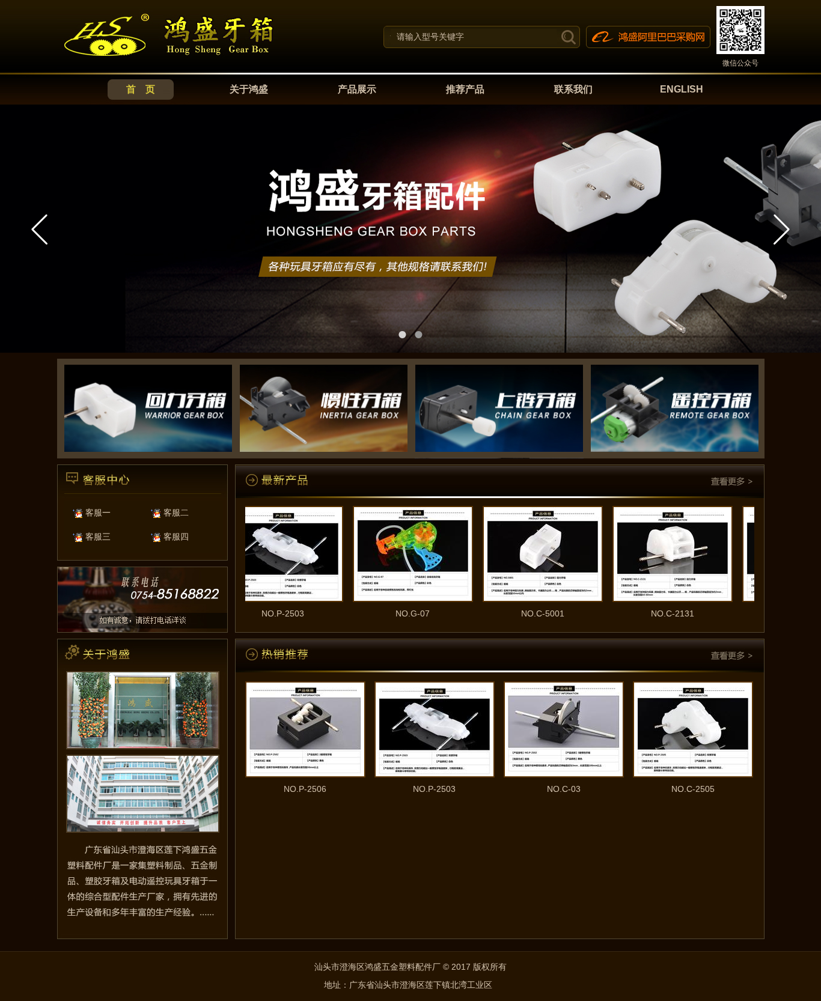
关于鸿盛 (249, 89)
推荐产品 (465, 89)
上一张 (39, 229)
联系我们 (573, 89)
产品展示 (357, 89)
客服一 (97, 512)
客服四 (175, 536)
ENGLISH (681, 89)
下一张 (781, 229)
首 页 (140, 89)
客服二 (175, 512)
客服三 (97, 536)
